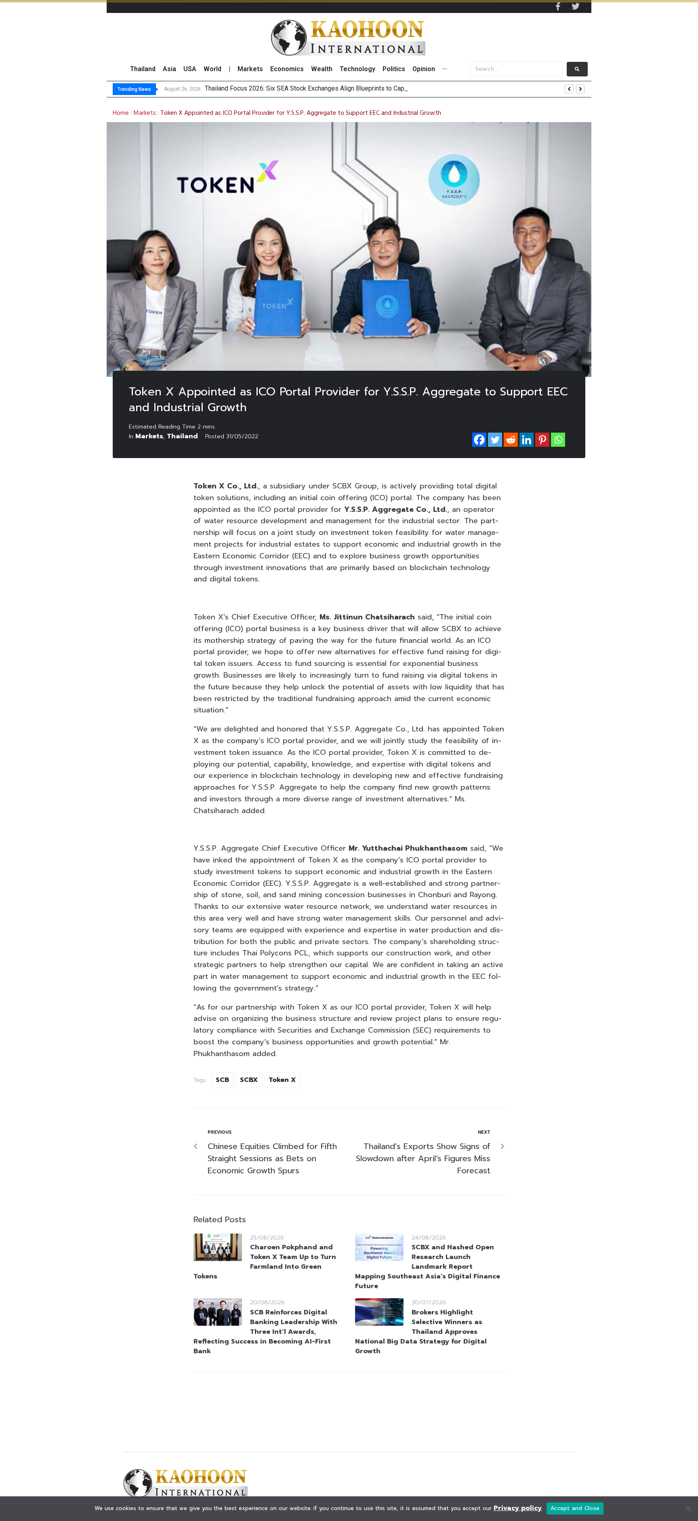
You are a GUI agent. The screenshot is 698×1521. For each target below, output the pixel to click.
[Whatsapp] (558, 440)
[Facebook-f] (557, 6)
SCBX (249, 1080)
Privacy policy (518, 1508)
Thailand (182, 436)
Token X (282, 1080)
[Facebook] (479, 440)
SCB (222, 1080)
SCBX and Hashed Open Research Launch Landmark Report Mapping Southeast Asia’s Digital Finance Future (427, 1266)
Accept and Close (575, 1508)
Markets (144, 113)
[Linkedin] (526, 440)
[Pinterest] (542, 440)
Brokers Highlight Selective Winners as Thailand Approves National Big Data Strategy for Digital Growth (421, 1332)
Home (121, 113)
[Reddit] (511, 440)
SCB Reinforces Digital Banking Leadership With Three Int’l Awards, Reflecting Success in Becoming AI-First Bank (265, 1332)
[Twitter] (575, 6)
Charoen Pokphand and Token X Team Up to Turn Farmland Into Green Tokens (264, 1261)
